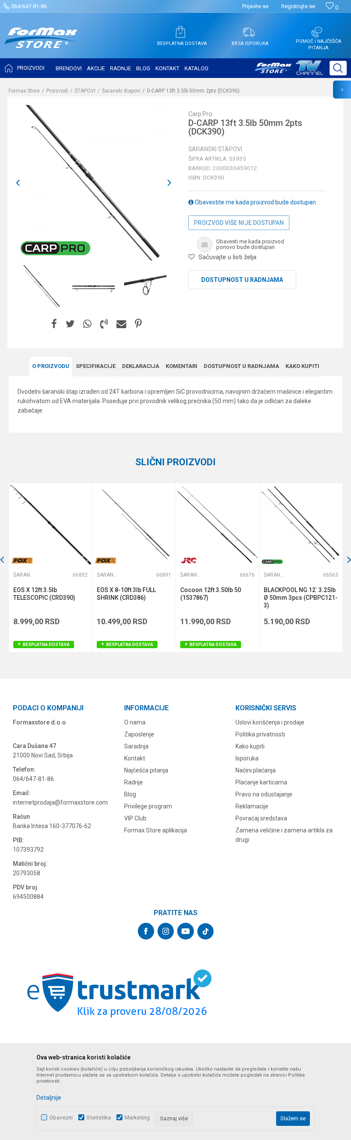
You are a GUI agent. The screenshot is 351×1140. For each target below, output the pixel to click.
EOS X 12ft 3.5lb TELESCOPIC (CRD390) (44, 593)
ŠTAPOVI (84, 91)
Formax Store (24, 91)
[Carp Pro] (55, 248)
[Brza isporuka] (249, 32)
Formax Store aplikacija (155, 830)
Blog (130, 794)
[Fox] (22, 560)
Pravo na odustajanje (263, 794)
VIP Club (135, 818)
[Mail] (121, 324)
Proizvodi (57, 91)
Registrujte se (298, 6)
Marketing (137, 1117)
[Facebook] (54, 324)
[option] (42, 286)
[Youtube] (185, 931)
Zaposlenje (139, 734)
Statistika (98, 1117)
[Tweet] (69, 324)
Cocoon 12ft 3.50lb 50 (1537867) (210, 593)
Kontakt (134, 758)
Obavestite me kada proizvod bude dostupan (254, 202)
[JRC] (188, 560)
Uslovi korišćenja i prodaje (269, 722)
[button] (338, 68)
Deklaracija (140, 366)
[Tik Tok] (205, 931)
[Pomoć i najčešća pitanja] (317, 32)
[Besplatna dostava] (180, 32)
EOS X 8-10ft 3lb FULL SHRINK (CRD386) (126, 593)
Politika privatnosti (260, 734)
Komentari (181, 366)
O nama (135, 722)
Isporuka (247, 758)
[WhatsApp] (87, 324)
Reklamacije (251, 806)
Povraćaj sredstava (261, 818)
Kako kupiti (302, 366)
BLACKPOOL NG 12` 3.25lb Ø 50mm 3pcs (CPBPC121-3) (301, 597)
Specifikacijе (96, 366)
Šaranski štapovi (121, 91)
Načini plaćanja (255, 770)
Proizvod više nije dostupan (239, 222)
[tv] (289, 71)
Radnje (133, 782)
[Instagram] (166, 931)
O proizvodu (50, 366)
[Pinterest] (138, 324)
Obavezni (61, 1117)
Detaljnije (48, 1097)
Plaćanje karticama (261, 782)
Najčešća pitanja (146, 770)
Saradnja (136, 746)
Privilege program (148, 806)
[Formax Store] (40, 44)
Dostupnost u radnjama (242, 279)
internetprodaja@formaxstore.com (60, 802)
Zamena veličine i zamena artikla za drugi (284, 835)
